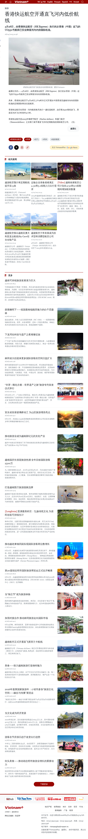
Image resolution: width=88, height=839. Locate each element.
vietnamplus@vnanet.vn (59, 827)
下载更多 (44, 784)
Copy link (27, 147)
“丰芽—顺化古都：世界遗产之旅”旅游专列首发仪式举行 (29, 386)
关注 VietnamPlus (59, 147)
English (50, 2)
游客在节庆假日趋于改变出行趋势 (22, 737)
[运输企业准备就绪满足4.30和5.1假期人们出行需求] (44, 171)
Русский (76, 2)
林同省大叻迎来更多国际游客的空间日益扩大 (28, 358)
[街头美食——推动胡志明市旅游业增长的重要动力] (70, 767)
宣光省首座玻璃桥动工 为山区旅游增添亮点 (27, 412)
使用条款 (57, 807)
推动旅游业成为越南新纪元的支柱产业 (25, 436)
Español (65, 2)
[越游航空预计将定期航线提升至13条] (18, 171)
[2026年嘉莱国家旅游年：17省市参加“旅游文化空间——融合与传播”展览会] (70, 696)
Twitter (16, 147)
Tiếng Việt (42, 2)
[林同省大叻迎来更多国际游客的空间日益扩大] (70, 365)
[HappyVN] (73, 799)
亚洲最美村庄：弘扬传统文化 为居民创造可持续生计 (29, 513)
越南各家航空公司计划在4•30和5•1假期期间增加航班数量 (69, 186)
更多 (10, 275)
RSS (64, 807)
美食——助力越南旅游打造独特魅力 (23, 665)
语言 (75, 807)
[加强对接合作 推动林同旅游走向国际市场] (70, 624)
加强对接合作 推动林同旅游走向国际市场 (26, 618)
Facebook (11, 147)
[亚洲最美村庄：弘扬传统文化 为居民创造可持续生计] (70, 518)
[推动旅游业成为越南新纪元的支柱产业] (70, 443)
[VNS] (13, 799)
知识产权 (48, 807)
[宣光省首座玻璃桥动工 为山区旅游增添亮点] (70, 419)
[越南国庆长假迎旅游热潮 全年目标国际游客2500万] (70, 466)
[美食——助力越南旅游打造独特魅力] (70, 672)
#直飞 (36, 139)
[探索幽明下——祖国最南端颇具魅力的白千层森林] (70, 316)
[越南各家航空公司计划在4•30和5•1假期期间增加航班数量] (70, 171)
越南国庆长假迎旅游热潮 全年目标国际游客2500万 (27, 462)
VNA (81, 807)
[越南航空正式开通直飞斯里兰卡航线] (70, 648)
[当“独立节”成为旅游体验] (70, 601)
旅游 (7, 8)
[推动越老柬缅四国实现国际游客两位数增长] (70, 550)
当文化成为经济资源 (15, 713)
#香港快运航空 (15, 139)
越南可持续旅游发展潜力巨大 (20, 280)
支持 (70, 807)
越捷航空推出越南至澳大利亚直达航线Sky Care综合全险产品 (17, 236)
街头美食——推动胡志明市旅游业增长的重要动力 (29, 763)
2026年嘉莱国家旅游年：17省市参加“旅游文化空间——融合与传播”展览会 (29, 691)
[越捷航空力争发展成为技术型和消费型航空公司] (44, 221)
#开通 (27, 139)
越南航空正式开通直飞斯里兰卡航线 (24, 641)
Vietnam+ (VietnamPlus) (22, 1)
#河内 (45, 139)
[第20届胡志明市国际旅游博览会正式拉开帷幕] (70, 577)
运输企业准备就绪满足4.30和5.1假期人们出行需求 (44, 186)
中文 (70, 2)
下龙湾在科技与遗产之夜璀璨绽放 (22, 334)
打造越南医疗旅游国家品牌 (19, 487)
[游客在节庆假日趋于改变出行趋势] (70, 743)
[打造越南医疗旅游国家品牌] (70, 494)
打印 (22, 147)
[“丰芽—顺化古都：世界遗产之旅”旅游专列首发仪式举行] (70, 391)
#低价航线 (55, 139)
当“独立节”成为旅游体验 (17, 594)
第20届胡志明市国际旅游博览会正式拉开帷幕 (28, 570)
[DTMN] (43, 799)
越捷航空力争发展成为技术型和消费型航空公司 (43, 235)
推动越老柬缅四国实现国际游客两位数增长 (27, 544)
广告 (65, 810)
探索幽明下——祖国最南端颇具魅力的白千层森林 (29, 311)
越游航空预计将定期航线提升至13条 (17, 184)
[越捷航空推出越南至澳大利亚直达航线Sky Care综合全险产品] (18, 221)
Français (57, 2)
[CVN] (29, 799)
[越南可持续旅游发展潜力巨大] (70, 287)
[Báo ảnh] (59, 799)
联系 (71, 810)
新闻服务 (58, 810)
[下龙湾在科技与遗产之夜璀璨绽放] (70, 341)
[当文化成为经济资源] (70, 720)
